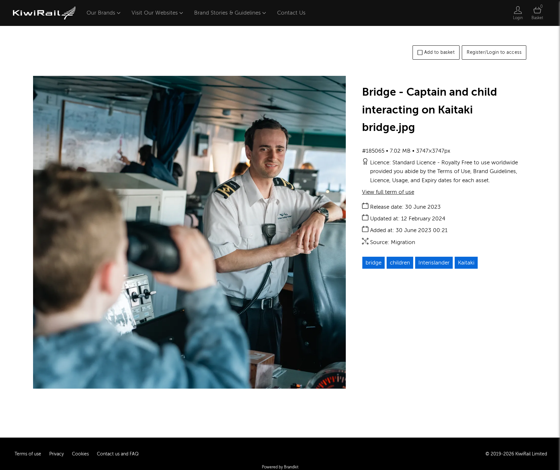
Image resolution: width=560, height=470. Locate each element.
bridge (373, 263)
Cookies (80, 454)
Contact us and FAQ (118, 454)
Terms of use (28, 454)
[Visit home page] (44, 12)
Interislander (433, 263)
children (400, 263)
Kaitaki (466, 263)
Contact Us (291, 13)
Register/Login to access (494, 52)
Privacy (56, 454)
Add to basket (439, 52)
